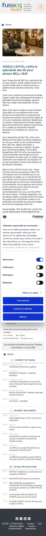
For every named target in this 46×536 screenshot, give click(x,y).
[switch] (39, 267)
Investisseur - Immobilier (18, 401)
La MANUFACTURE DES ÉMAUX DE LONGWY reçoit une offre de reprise (23, 496)
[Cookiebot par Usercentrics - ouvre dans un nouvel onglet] (32, 217)
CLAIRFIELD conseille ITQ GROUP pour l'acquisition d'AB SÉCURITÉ (24, 449)
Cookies (31, 526)
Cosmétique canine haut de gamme (22, 367)
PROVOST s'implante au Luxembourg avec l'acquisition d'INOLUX (25, 473)
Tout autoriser (23, 301)
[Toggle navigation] (40, 6)
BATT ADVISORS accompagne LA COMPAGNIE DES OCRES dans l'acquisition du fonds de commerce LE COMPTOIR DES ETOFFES (26, 487)
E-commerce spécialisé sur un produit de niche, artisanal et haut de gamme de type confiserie (25, 384)
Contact (30, 524)
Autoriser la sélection (23, 309)
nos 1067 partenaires (19, 230)
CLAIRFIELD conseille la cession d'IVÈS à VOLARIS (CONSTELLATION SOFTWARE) (25, 458)
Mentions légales (16, 526)
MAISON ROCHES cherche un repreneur (24, 479)
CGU (40, 524)
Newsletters (30, 529)
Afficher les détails (30, 293)
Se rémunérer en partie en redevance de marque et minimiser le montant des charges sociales (24, 438)
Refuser (23, 317)
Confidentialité (14, 529)
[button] (7, 24)
